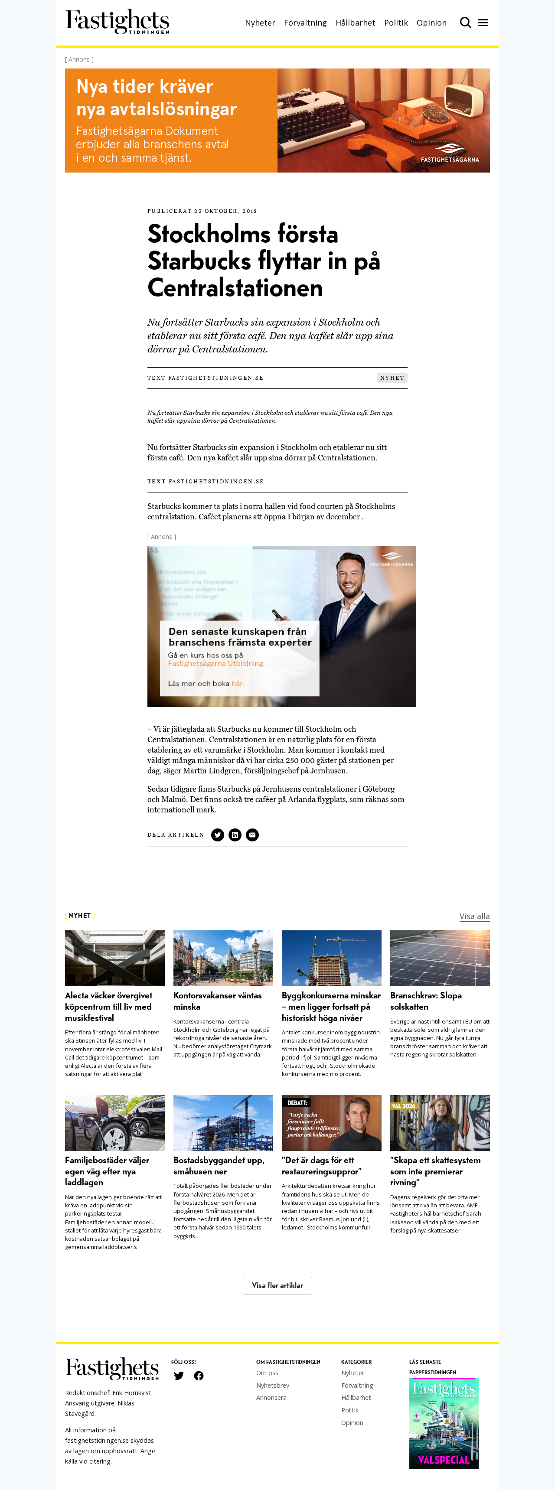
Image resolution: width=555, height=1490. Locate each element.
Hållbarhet (355, 22)
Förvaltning (305, 22)
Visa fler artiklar (277, 1285)
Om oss (267, 1373)
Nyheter (260, 22)
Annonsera (271, 1397)
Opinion (432, 22)
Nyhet (392, 378)
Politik (396, 22)
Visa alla (475, 916)
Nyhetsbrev (272, 1385)
